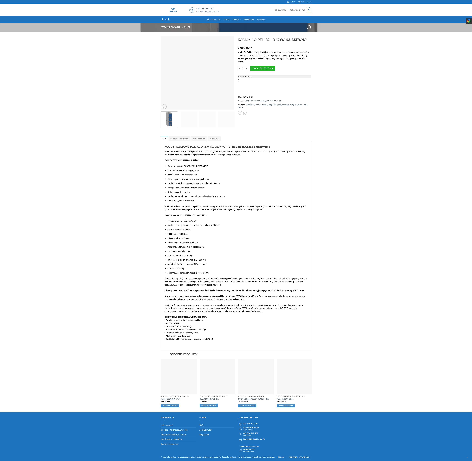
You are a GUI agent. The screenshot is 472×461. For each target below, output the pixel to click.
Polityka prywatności (299, 457)
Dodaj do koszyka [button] (170, 405)
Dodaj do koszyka (263, 68)
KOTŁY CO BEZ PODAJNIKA (255, 101)
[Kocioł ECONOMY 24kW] (217, 376)
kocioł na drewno (261, 105)
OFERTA (236, 19)
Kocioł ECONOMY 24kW (209, 399)
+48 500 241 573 (205, 8)
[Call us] (169, 19)
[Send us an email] (166, 19)
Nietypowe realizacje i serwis (173, 434)
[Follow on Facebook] (163, 19)
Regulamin (204, 434)
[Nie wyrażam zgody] (467, 458)
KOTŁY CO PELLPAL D (273, 101)
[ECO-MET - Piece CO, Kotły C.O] (173, 10)
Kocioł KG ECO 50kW (285, 399)
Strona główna (170, 27)
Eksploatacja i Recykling (171, 439)
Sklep (187, 27)
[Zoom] (164, 106)
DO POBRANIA (214, 139)
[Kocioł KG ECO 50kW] (294, 376)
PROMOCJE (249, 19)
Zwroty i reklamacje (169, 444)
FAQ (201, 425)
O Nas (227, 19)
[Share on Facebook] (240, 113)
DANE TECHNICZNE (199, 139)
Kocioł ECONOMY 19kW (170, 399)
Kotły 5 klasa (272, 105)
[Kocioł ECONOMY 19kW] (179, 376)
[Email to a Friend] (245, 113)
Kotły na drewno (296, 105)
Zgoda (281, 457)
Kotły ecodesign (284, 105)
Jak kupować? (167, 425)
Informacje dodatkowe (179, 139)
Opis (164, 139)
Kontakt (261, 19)
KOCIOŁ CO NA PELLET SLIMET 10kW (253, 399)
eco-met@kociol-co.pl (208, 11)
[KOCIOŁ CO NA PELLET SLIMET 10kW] (256, 376)
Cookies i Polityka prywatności (174, 430)
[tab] (164, 138)
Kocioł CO (250, 105)
